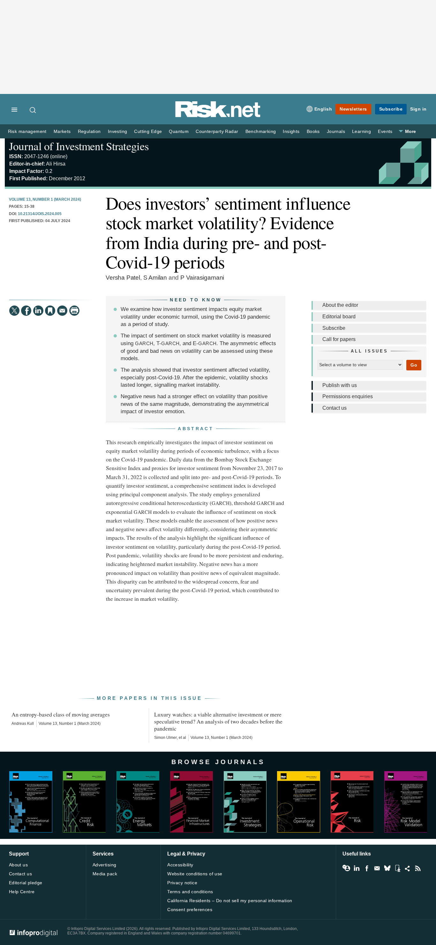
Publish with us (339, 385)
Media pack (105, 873)
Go (413, 365)
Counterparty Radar (217, 131)
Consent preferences (189, 909)
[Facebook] (26, 311)
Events (385, 131)
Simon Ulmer (165, 737)
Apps (397, 868)
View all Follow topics (346, 868)
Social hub (407, 868)
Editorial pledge (25, 882)
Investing (117, 131)
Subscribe (391, 109)
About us (18, 864)
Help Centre (22, 891)
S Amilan (155, 277)
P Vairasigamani (202, 277)
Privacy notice (182, 882)
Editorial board (339, 316)
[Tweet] (14, 311)
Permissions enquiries (347, 396)
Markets (62, 131)
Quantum (179, 131)
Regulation (89, 131)
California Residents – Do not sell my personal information (229, 900)
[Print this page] (74, 311)
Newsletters (353, 109)
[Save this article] (50, 311)
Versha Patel (123, 277)
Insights (291, 131)
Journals (336, 131)
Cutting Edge (148, 131)
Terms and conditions (190, 891)
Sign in (418, 109)
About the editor (340, 305)
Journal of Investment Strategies (79, 145)
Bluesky (387, 868)
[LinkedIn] (38, 311)
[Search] (33, 110)
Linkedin (356, 868)
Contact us (334, 408)
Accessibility (180, 864)
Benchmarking (260, 131)
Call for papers (339, 339)
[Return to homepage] (218, 116)
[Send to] (62, 311)
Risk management (27, 131)
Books (313, 131)
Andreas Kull (22, 723)
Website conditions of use (194, 873)
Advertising (105, 864)
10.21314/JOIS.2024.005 (40, 214)
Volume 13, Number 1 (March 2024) (45, 199)
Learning (361, 131)
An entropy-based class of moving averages (60, 714)
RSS (418, 868)
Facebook (367, 868)
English (323, 109)
